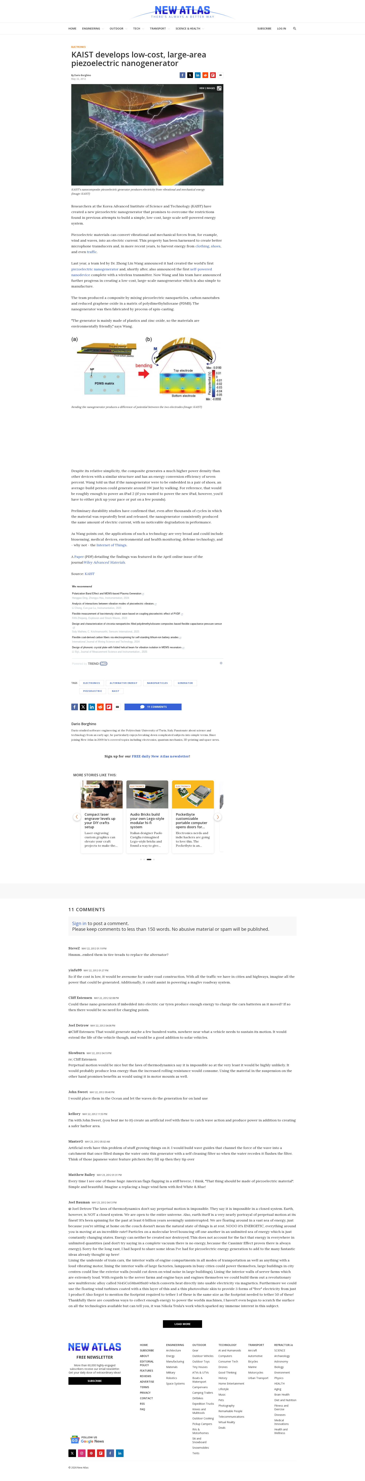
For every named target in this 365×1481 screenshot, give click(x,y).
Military (170, 1372)
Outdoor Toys (201, 1361)
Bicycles (253, 1361)
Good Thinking (227, 1372)
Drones (223, 1367)
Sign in (79, 923)
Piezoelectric (92, 691)
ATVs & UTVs (200, 1372)
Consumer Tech (228, 1361)
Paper (79, 556)
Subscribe (95, 1381)
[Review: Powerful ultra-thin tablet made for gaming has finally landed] (193, 794)
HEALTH (279, 1383)
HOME (72, 28)
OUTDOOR (116, 28)
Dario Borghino (83, 723)
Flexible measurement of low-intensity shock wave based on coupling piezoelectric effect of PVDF (126, 613)
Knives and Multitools (199, 1411)
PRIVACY (145, 1392)
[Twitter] (190, 75)
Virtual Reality (226, 1422)
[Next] (217, 817)
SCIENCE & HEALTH (188, 28)
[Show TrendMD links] (221, 663)
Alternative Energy (123, 683)
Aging (277, 1389)
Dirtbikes (197, 1398)
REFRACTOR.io (283, 1345)
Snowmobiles (200, 1447)
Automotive (255, 1356)
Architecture (173, 1350)
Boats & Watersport (199, 1379)
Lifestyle (223, 1389)
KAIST (90, 574)
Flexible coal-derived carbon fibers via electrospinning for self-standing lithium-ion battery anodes (125, 637)
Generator (185, 683)
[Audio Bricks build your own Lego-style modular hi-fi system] (102, 794)
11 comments (157, 707)
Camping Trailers (202, 1392)
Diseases (280, 1415)
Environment (282, 1372)
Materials (172, 1367)
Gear (195, 1350)
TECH (136, 28)
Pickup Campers (202, 1424)
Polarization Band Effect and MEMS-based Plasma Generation (106, 593)
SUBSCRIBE (264, 28)
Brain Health (282, 1394)
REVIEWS (145, 1376)
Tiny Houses (200, 1367)
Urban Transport (258, 1378)
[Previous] (77, 817)
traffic (92, 252)
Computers (225, 1356)
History (222, 1378)
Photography (226, 1405)
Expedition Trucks (203, 1403)
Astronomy (281, 1361)
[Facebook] (182, 75)
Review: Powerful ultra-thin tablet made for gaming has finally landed (190, 820)
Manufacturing (175, 1361)
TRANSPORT (158, 28)
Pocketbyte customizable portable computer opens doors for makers (146, 822)
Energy (170, 1356)
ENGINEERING (91, 28)
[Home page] (182, 11)
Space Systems (175, 1383)
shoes (216, 246)
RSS (142, 1403)
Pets (221, 1400)
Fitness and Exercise (281, 1407)
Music (222, 1394)
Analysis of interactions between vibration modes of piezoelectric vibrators (113, 603)
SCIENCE (279, 1350)
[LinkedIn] (198, 75)
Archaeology (282, 1356)
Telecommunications (231, 1416)
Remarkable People (230, 1411)
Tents (195, 1453)
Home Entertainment (231, 1383)
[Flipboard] (213, 75)
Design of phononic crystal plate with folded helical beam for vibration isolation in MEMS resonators (127, 647)
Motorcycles (255, 1372)
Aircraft (252, 1350)
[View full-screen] (219, 88)
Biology (279, 1367)
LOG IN (281, 28)
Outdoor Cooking (203, 1418)
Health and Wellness (281, 1431)
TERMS (144, 1387)
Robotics (171, 1378)
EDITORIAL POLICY (147, 1363)
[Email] (220, 75)
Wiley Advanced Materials (104, 562)
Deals (221, 1427)
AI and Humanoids (229, 1350)
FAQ (142, 1409)
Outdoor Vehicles (202, 1356)
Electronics (78, 47)
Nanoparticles (157, 683)
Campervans (200, 1387)
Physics (278, 1378)
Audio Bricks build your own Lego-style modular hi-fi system (102, 820)
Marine (252, 1367)
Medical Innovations (281, 1422)
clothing (202, 246)
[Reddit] (205, 75)
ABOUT (144, 1356)
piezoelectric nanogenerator (94, 269)
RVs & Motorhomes (200, 1431)
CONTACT (146, 1398)
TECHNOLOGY (227, 1345)
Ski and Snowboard (199, 1440)
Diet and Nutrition (285, 1400)
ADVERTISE (147, 1381)
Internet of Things (111, 545)
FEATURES (146, 1370)
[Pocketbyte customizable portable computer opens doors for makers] (147, 794)
